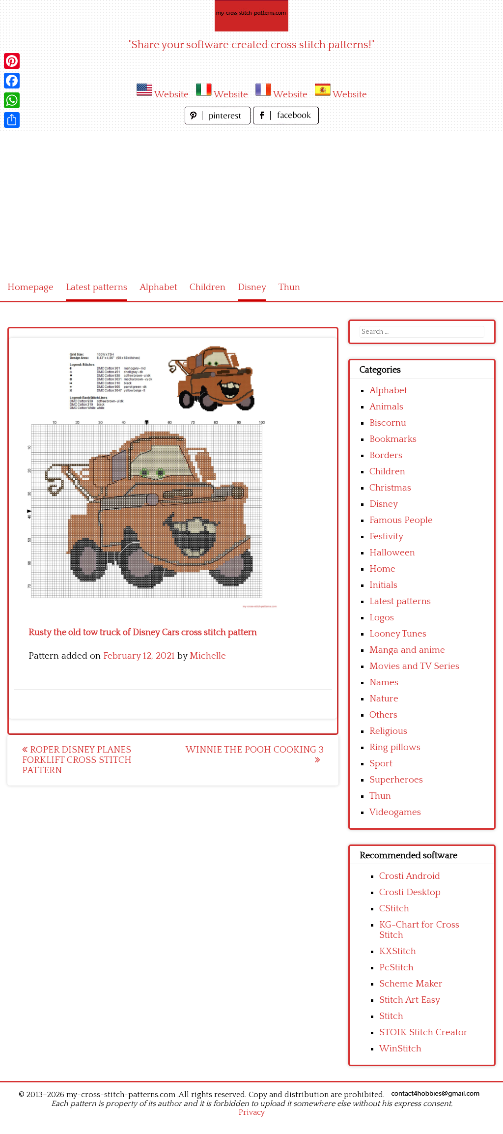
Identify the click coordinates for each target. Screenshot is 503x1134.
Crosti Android (409, 876)
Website (171, 94)
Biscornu (387, 423)
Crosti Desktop (410, 892)
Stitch (391, 1016)
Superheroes (396, 780)
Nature (383, 699)
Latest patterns (96, 287)
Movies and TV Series (414, 666)
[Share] (12, 120)
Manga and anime (407, 650)
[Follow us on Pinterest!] (219, 121)
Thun (289, 287)
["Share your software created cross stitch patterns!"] (251, 15)
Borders (385, 455)
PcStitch (396, 967)
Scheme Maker (411, 984)
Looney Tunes (397, 634)
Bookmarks (393, 439)
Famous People (401, 520)
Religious (388, 731)
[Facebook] (12, 80)
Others (383, 715)
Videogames (395, 812)
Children (207, 287)
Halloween (392, 553)
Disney (252, 287)
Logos (381, 617)
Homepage (30, 287)
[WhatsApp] (12, 100)
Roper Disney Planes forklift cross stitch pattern (77, 760)
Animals (386, 407)
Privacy (252, 1112)
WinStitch (400, 1049)
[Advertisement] (251, 200)
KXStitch (397, 951)
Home (382, 569)
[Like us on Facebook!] (286, 121)
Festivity (386, 536)
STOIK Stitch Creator (423, 1032)
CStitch (394, 908)
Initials (383, 585)
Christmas (390, 488)
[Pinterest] (12, 61)
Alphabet (158, 287)
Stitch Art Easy (409, 1000)
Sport (380, 763)
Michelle (208, 656)
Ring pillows (394, 747)
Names (383, 682)
